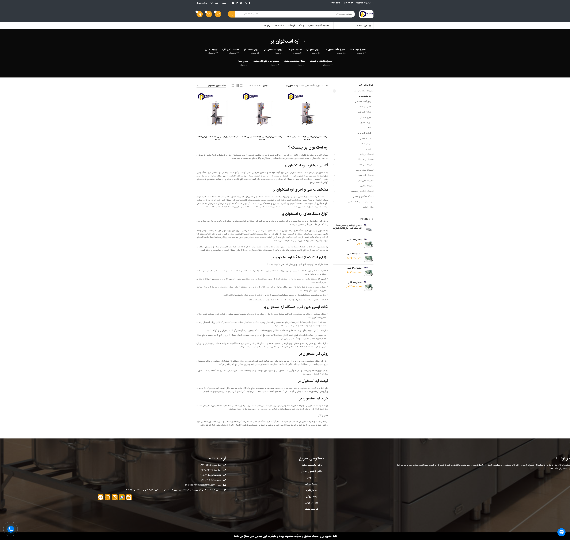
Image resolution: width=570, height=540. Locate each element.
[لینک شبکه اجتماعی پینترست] (241, 3)
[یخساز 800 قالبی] (368, 286)
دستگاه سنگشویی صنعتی (363, 196)
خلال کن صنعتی (364, 106)
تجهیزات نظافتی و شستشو (362, 191)
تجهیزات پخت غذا (365, 159)
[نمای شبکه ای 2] (241, 86)
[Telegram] (100, 497)
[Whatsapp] (108, 497)
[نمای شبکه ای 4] (232, 86)
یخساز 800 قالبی (355, 282)
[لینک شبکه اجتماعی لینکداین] (237, 3)
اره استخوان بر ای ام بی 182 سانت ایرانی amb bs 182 (217, 138)
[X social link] (245, 3)
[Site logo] (366, 14)
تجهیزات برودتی (366, 154)
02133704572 (335, 2)
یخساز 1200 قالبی (354, 268)
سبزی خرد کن (365, 117)
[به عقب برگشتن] (303, 41)
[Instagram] (115, 497)
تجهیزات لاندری (366, 185)
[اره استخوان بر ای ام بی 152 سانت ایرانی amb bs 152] (307, 113)
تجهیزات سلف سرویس (364, 170)
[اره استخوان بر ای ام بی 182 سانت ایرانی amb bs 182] (217, 113)
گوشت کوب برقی (364, 133)
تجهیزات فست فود (365, 175)
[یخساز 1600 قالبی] (368, 257)
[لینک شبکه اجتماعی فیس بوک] (249, 3)
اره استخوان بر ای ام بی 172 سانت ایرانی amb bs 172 (262, 138)
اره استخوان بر (365, 96)
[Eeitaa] (129, 497)
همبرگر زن (367, 149)
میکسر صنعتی (365, 143)
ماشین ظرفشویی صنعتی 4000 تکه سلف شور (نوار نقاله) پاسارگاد (347, 227)
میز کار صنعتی (365, 138)
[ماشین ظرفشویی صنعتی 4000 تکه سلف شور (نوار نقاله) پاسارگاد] (368, 229)
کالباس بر (367, 127)
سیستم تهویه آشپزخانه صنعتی (360, 201)
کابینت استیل (365, 122)
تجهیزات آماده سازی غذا (363, 90)
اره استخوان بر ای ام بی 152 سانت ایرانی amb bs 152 (307, 138)
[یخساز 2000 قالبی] (368, 243)
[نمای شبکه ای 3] (237, 86)
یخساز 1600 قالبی (354, 253)
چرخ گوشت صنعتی (363, 101)
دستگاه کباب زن (364, 112)
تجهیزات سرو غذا (366, 164)
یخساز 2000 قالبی (354, 239)
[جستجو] (231, 14)
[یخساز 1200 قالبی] (368, 271)
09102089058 (348, 2)
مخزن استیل (368, 207)
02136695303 (360, 2)
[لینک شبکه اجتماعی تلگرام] (233, 3)
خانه (326, 85)
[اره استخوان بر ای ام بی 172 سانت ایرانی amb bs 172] (262, 113)
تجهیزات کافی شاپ (365, 180)
